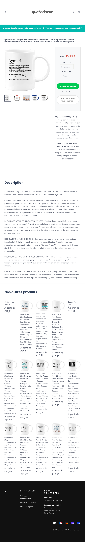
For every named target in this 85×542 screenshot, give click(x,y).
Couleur (66, 72)
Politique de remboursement (26, 497)
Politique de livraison (28, 502)
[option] (27, 69)
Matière (67, 62)
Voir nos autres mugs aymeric (68, 99)
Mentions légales (26, 506)
